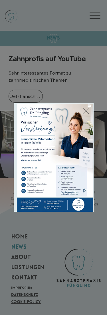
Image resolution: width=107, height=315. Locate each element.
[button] (86, 111)
